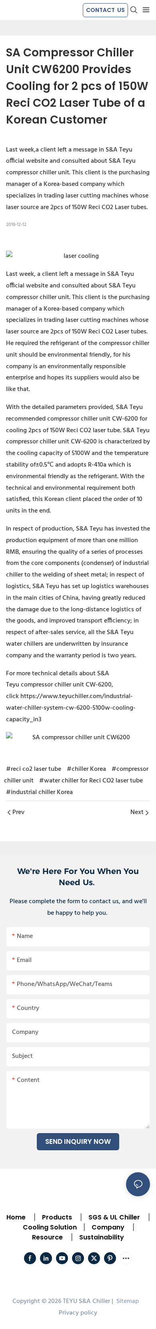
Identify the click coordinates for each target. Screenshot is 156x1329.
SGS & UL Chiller (114, 1217)
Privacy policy (78, 1313)
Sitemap (127, 1301)
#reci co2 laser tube (33, 769)
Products (56, 1217)
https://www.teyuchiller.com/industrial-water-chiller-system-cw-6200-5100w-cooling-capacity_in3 (71, 708)
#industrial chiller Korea (39, 792)
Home (16, 1217)
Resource (47, 1237)
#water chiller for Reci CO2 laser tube (91, 781)
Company (108, 1227)
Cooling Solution (50, 1227)
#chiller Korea (86, 769)
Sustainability (101, 1237)
